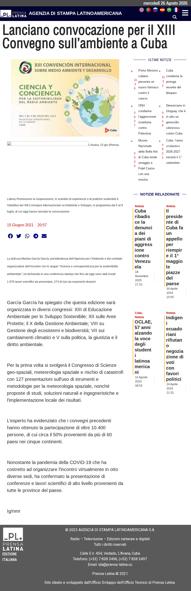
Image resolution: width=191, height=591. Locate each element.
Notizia (139, 206)
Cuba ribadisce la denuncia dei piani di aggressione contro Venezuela (143, 238)
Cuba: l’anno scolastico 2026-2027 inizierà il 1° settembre (174, 152)
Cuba (138, 313)
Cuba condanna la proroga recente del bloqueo (174, 82)
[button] (175, 17)
